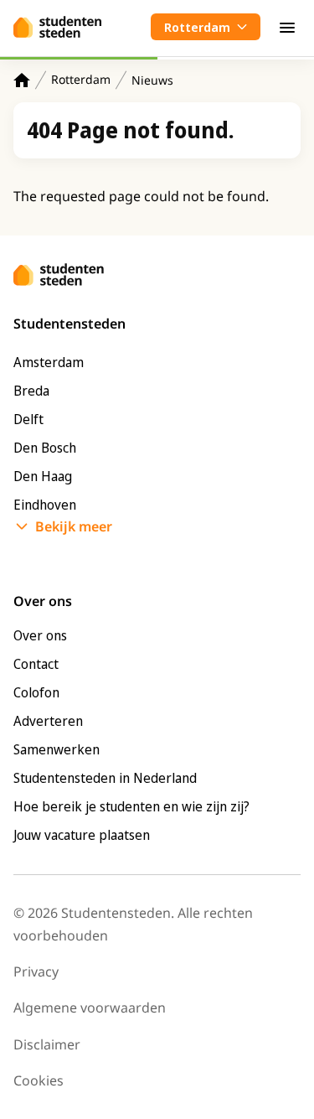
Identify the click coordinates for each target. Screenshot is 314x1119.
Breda (31, 390)
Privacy (36, 971)
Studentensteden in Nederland (105, 778)
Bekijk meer (73, 526)
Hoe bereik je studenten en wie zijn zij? (131, 806)
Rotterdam (81, 79)
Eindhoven (44, 504)
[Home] (21, 80)
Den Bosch (44, 447)
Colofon (36, 692)
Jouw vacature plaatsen (81, 835)
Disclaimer (46, 1044)
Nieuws (152, 80)
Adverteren (48, 721)
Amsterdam (48, 362)
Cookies (38, 1080)
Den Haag (42, 476)
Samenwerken (56, 749)
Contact (36, 664)
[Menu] (287, 26)
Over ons (40, 635)
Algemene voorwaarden (89, 1007)
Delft (28, 419)
